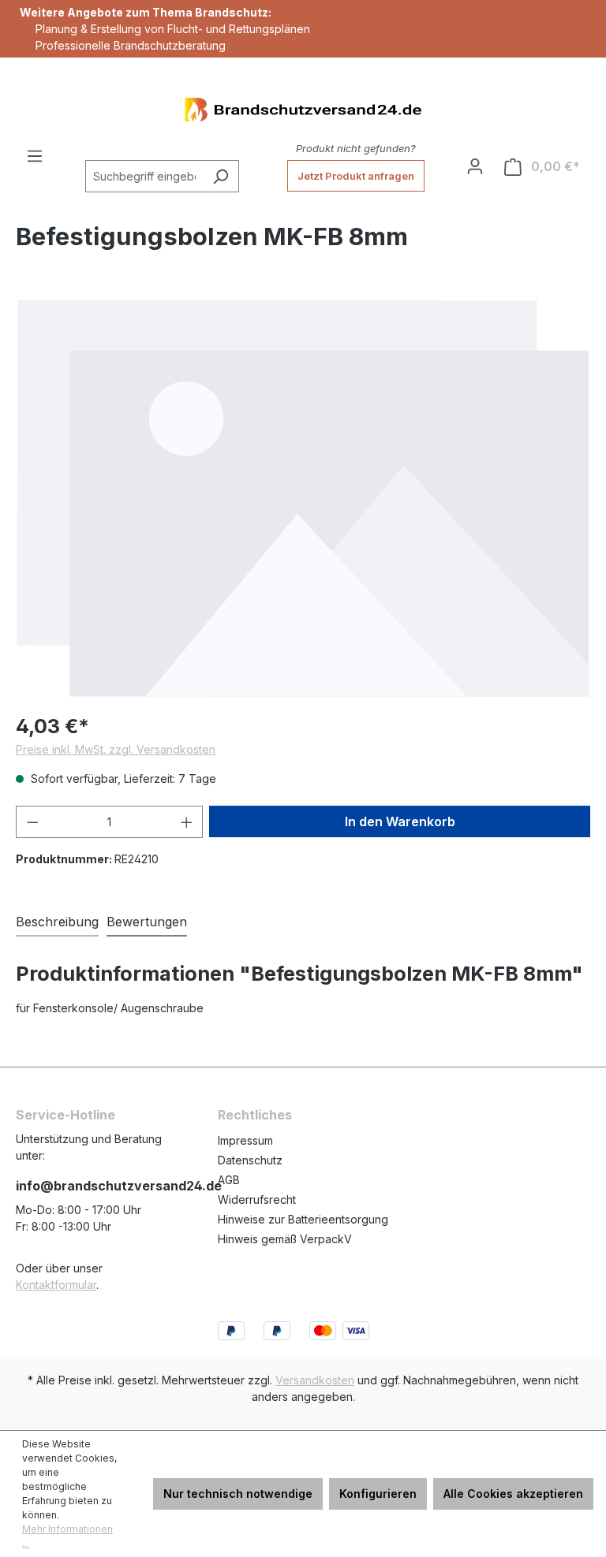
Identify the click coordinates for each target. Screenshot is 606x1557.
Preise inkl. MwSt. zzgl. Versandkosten (115, 749)
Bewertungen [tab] (147, 921)
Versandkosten (314, 1380)
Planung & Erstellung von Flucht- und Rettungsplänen (173, 28)
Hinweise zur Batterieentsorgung (303, 1219)
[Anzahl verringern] (32, 822)
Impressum (245, 1140)
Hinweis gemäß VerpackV (285, 1239)
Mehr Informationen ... (67, 1536)
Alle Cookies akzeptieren (513, 1493)
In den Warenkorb (400, 821)
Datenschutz (250, 1160)
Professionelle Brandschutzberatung (131, 45)
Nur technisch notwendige (237, 1493)
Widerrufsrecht (257, 1199)
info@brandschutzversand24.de (101, 1186)
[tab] (57, 922)
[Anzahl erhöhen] (187, 822)
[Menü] (35, 156)
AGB (229, 1179)
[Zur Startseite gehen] (303, 109)
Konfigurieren (378, 1493)
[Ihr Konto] (475, 166)
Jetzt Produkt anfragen (355, 175)
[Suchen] (220, 176)
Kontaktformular (56, 1284)
